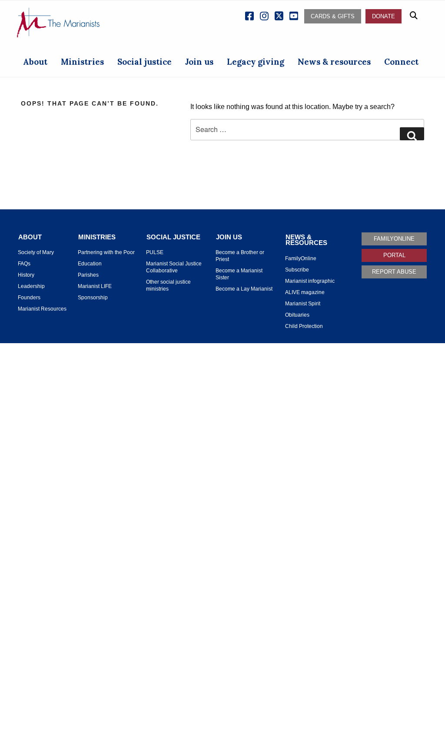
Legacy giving (255, 61)
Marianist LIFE (95, 286)
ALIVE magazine (305, 292)
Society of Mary (36, 252)
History (26, 275)
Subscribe (297, 270)
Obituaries (297, 315)
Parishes (88, 275)
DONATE (383, 16)
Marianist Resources (42, 309)
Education (90, 264)
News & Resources (306, 240)
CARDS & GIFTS (333, 16)
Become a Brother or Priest (240, 255)
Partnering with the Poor (106, 252)
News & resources (334, 61)
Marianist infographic (310, 281)
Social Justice (173, 237)
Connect (401, 61)
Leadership (31, 286)
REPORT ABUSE (394, 271)
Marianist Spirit (302, 304)
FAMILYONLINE (394, 238)
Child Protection (304, 326)
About (35, 61)
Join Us (229, 237)
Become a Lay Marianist (244, 289)
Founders (29, 298)
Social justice (144, 61)
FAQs (24, 264)
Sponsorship (93, 298)
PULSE (154, 252)
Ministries (82, 61)
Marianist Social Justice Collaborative (174, 267)
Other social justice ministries (168, 285)
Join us (199, 61)
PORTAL (394, 255)
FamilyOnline (300, 258)
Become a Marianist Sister (239, 274)
